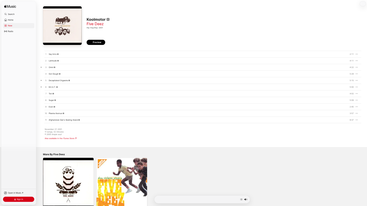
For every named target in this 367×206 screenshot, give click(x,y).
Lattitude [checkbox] (53, 61)
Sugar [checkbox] (51, 100)
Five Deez (95, 24)
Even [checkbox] (51, 107)
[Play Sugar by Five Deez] (46, 100)
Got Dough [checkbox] (53, 74)
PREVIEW (350, 54)
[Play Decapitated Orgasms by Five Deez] (46, 80)
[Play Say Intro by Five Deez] (46, 54)
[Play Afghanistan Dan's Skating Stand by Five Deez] (46, 120)
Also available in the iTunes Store (59, 138)
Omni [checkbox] (51, 67)
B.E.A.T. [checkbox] (52, 87)
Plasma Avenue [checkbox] (55, 113)
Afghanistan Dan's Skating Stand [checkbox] (63, 120)
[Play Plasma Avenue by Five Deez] (46, 113)
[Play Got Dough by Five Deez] (46, 74)
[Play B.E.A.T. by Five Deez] (46, 87)
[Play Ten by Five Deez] (46, 93)
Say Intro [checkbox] (53, 54)
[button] (18, 14)
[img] (10, 6)
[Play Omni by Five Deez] (46, 67)
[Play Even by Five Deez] (46, 107)
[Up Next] (241, 199)
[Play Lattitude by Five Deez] (46, 61)
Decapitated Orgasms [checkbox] (58, 80)
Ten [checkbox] (50, 93)
